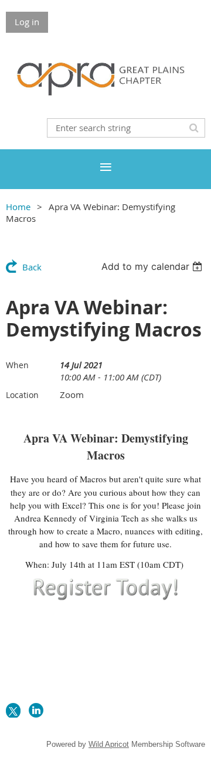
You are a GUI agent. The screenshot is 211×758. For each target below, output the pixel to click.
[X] (13, 710)
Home (18, 206)
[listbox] (153, 266)
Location (22, 394)
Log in (27, 22)
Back (32, 267)
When (17, 365)
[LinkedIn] (36, 710)
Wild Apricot (109, 744)
